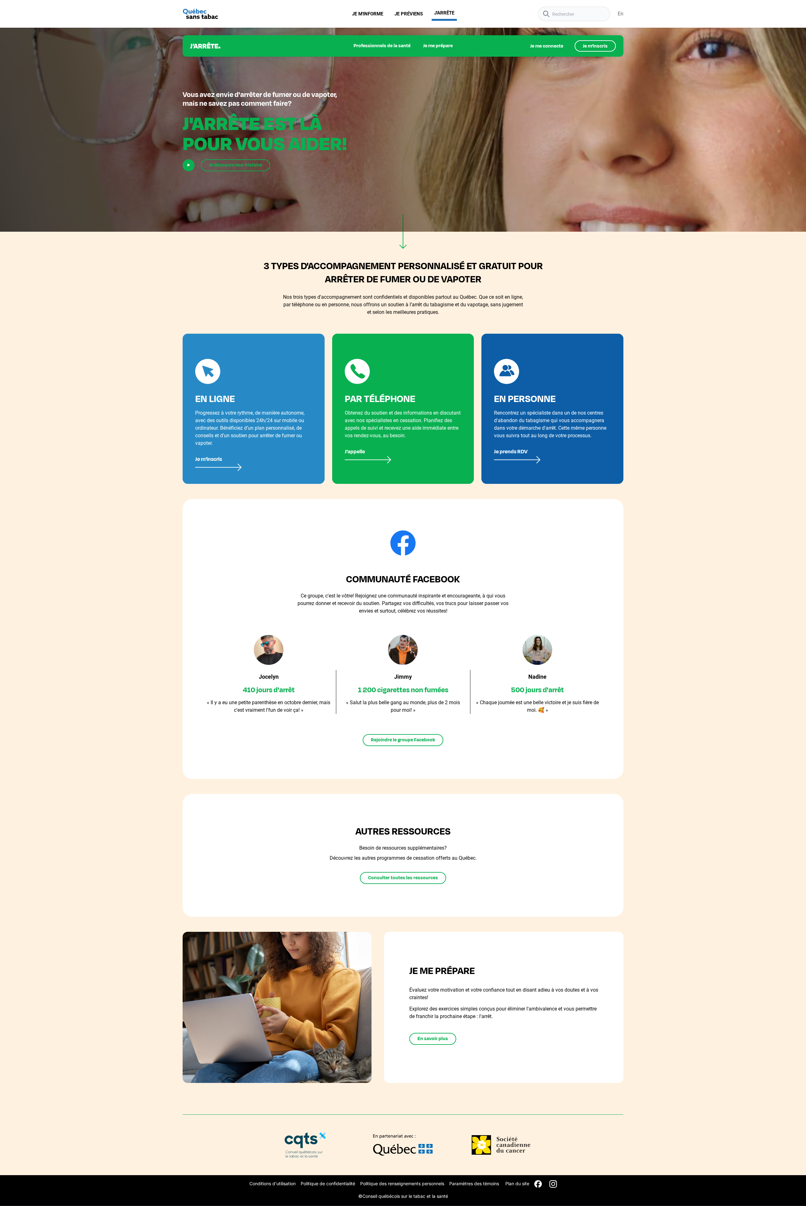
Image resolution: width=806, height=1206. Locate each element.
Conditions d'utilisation (272, 1183)
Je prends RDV (511, 452)
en (620, 14)
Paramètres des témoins (474, 1183)
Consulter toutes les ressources (403, 878)
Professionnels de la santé (382, 45)
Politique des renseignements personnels (402, 1183)
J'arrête (444, 13)
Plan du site (517, 1183)
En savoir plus (432, 1038)
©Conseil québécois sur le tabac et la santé (403, 1196)
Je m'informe (367, 14)
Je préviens (408, 14)
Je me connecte (546, 46)
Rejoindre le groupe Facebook (403, 740)
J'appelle (355, 452)
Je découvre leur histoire (235, 165)
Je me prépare (438, 45)
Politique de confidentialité (328, 1183)
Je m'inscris (595, 46)
